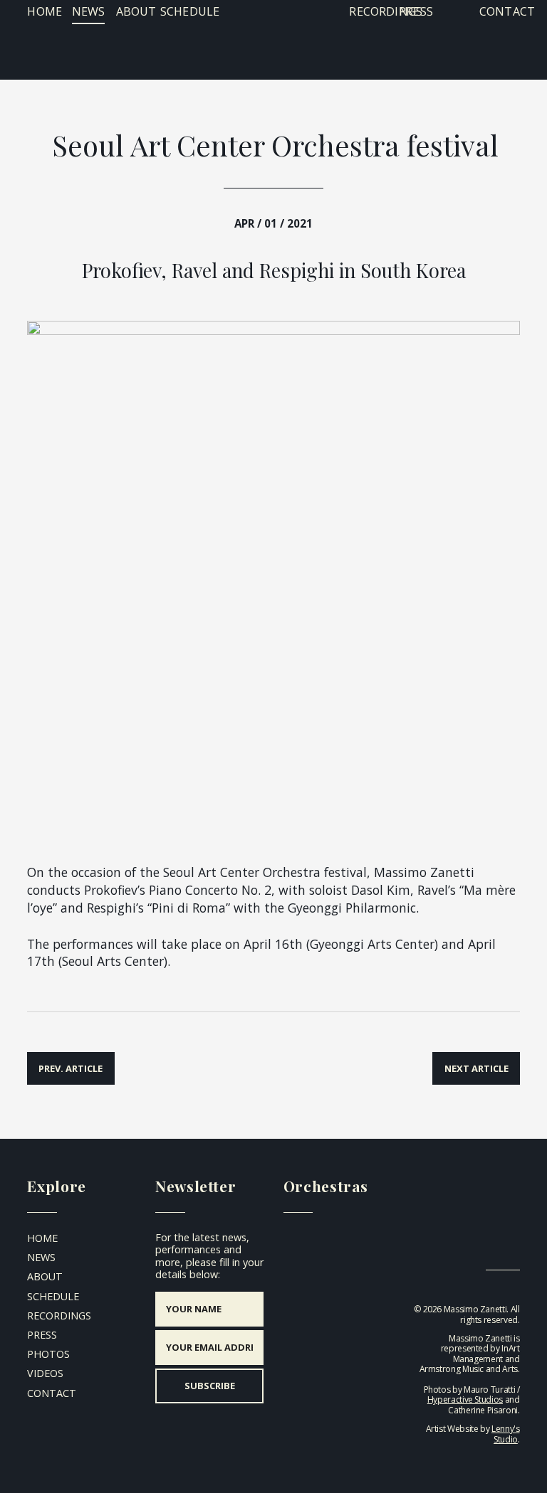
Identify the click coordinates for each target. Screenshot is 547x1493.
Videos (45, 1373)
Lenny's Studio (505, 1434)
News (88, 11)
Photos (48, 1354)
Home (44, 11)
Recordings (385, 11)
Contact (507, 11)
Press (416, 11)
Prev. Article (70, 1068)
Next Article (476, 1068)
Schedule (189, 11)
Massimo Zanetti (273, 37)
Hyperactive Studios (465, 1399)
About (136, 11)
